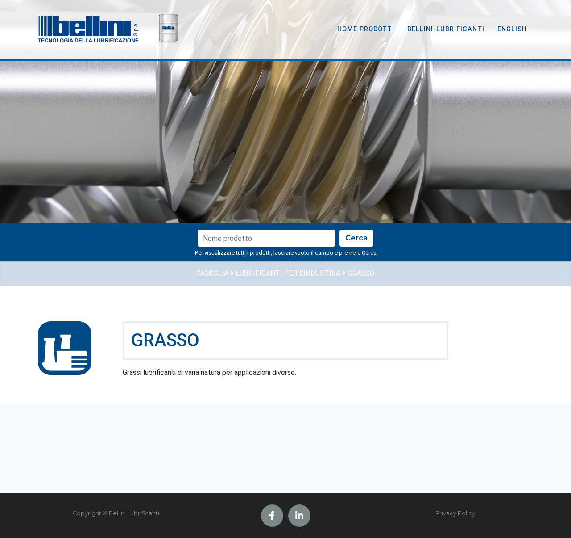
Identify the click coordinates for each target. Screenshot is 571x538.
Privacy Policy (455, 513)
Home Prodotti (365, 29)
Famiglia (212, 273)
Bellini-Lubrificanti (445, 29)
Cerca (356, 238)
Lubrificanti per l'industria (288, 273)
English (512, 29)
